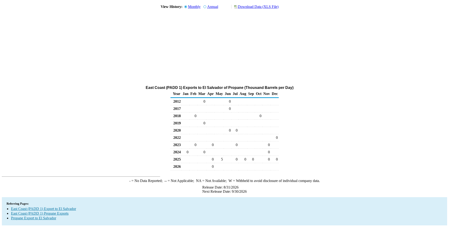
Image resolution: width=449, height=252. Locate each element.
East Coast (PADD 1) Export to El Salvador (43, 209)
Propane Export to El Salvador (33, 218)
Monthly (194, 7)
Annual (212, 7)
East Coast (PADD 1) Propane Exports (40, 213)
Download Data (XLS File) (258, 7)
